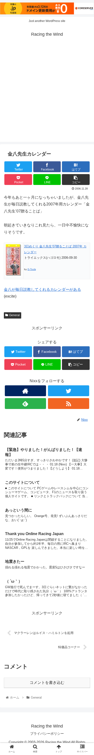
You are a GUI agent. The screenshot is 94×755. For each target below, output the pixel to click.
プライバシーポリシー (47, 733)
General (14, 315)
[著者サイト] (25, 390)
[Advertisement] (47, 95)
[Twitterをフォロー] (68, 390)
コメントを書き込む (47, 682)
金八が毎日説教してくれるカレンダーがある (42, 289)
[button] (84, 526)
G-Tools (31, 269)
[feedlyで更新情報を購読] (25, 403)
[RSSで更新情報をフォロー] (68, 403)
